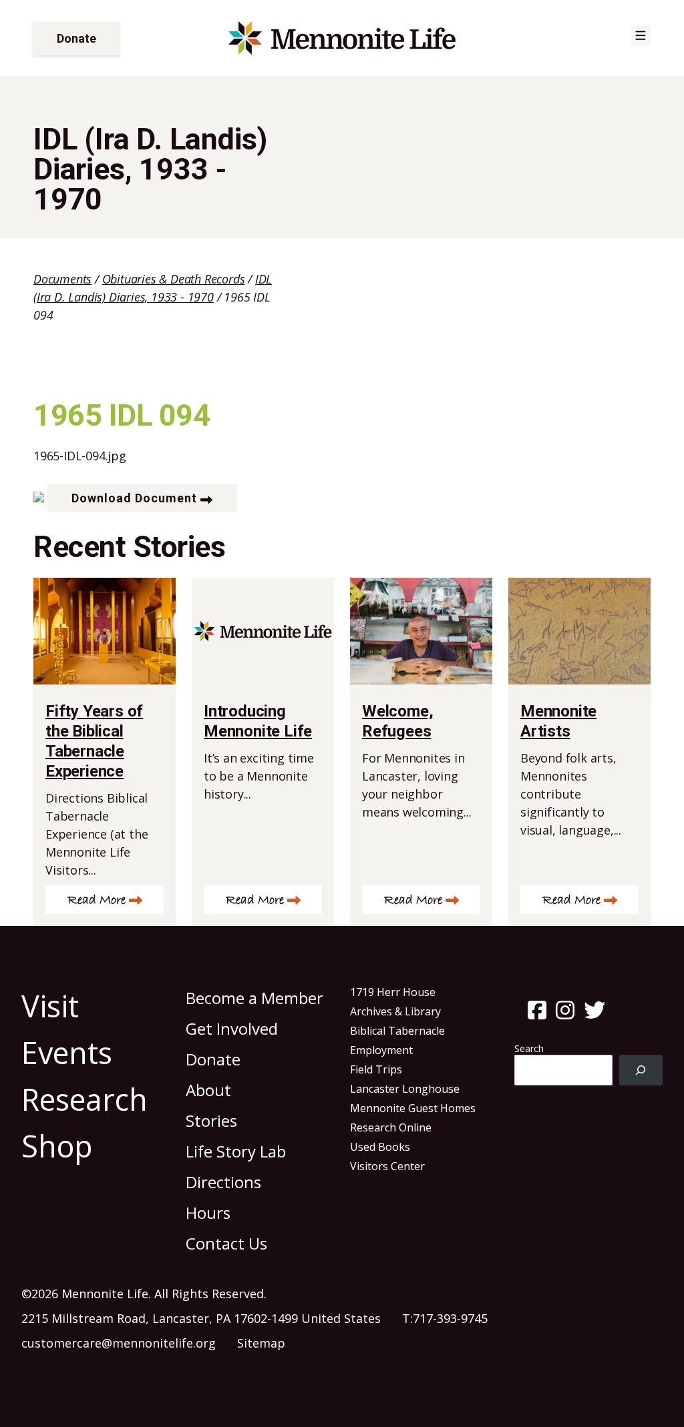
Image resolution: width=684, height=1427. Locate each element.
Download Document (134, 498)
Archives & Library (395, 1011)
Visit (50, 1005)
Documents (62, 279)
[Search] (641, 1070)
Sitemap (261, 1343)
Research (84, 1099)
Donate (76, 38)
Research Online (391, 1127)
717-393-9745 (450, 1318)
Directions (223, 1182)
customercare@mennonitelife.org (118, 1343)
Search (529, 1048)
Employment (381, 1050)
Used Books (380, 1146)
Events (66, 1052)
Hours (208, 1213)
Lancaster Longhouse (405, 1088)
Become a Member (254, 998)
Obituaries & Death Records (173, 279)
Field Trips (376, 1069)
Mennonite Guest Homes (413, 1108)
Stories (211, 1120)
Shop (57, 1145)
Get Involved (232, 1028)
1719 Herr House (393, 992)
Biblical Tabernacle (397, 1030)
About (208, 1090)
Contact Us (226, 1243)
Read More (96, 900)
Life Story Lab (236, 1151)
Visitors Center (387, 1166)
